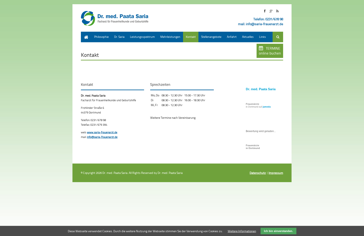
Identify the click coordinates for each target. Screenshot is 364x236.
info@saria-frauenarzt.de (264, 24)
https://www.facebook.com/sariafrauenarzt (264, 11)
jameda (267, 106)
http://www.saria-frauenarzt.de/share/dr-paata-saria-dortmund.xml (277, 11)
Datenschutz (258, 173)
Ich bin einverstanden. (278, 231)
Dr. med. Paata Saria (261, 89)
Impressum (276, 173)
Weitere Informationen (242, 231)
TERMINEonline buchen (270, 51)
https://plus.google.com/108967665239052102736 (271, 11)
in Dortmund (253, 146)
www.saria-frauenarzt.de (102, 132)
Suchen (278, 37)
